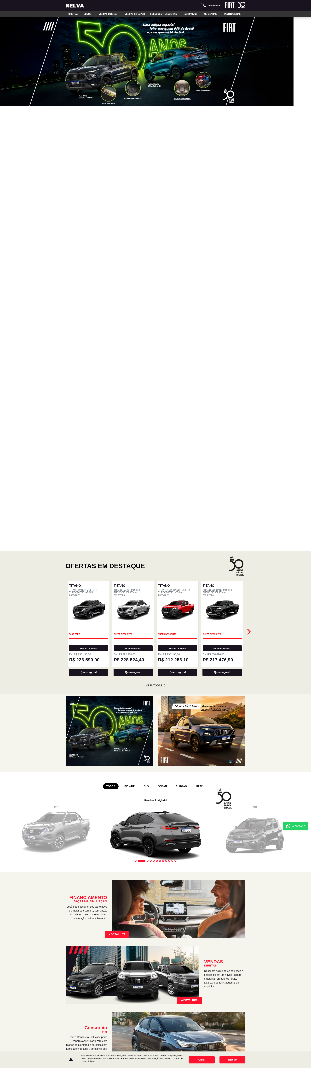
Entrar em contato (95, 795)
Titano (70, 948)
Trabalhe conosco (216, 955)
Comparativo (213, 975)
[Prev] (248, 187)
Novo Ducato (120, 935)
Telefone (72, 775)
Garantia (163, 988)
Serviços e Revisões (171, 975)
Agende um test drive (219, 968)
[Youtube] (85, 1033)
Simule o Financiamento (173, 942)
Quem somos (212, 942)
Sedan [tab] (162, 341)
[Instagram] (77, 1033)
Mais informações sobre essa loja (132, 906)
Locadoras (119, 995)
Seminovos (190, 14)
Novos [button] (88, 14)
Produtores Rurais (124, 975)
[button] (23, 61)
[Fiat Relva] (75, 5)
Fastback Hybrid (76, 968)
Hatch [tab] (200, 341)
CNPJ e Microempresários (128, 962)
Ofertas (73, 14)
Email (88, 775)
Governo (117, 982)
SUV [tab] (146, 341)
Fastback (71, 982)
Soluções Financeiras (164, 14)
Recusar (232, 1059)
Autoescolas (120, 968)
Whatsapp (55, 775)
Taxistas (117, 988)
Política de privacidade (219, 962)
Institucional (232, 14)
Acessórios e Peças (170, 982)
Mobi (115, 942)
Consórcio (165, 948)
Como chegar (126, 857)
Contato (209, 948)
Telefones (212, 5)
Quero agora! (89, 227)
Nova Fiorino (74, 995)
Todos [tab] (110, 341)
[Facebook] (69, 1033)
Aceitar (201, 1059)
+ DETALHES (117, 489)
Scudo (70, 1002)
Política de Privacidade (74, 783)
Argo (115, 948)
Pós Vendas (210, 14)
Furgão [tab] (181, 341)
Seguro (163, 955)
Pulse (69, 975)
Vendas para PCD (135, 14)
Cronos (70, 988)
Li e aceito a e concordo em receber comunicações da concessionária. (90, 785)
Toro (69, 962)
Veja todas (154, 240)
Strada (70, 955)
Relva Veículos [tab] (77, 841)
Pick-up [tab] (129, 341)
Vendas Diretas (108, 14)
